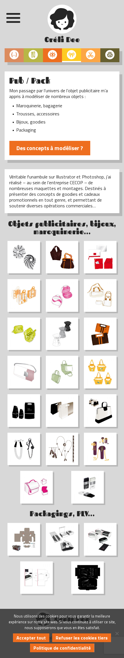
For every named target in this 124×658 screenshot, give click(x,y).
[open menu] (13, 18)
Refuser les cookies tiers (82, 637)
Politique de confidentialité (62, 647)
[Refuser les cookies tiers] (117, 633)
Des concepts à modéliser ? (49, 147)
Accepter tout (31, 637)
